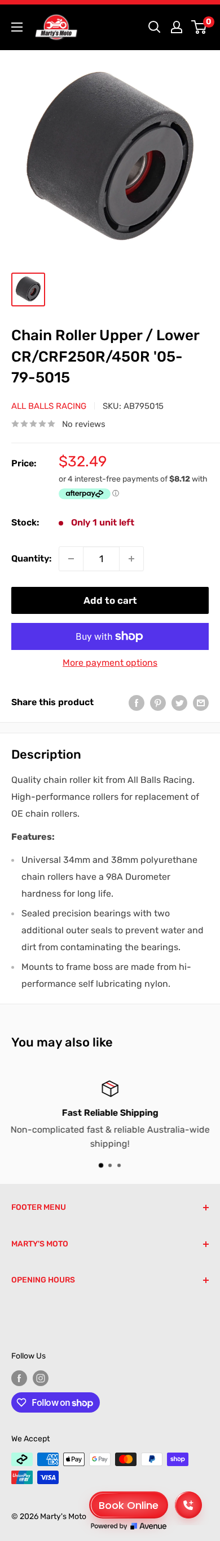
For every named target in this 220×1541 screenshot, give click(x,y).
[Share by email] (201, 702)
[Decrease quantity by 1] (71, 559)
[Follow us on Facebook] (19, 1378)
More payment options (110, 662)
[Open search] (154, 27)
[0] (199, 27)
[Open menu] (17, 27)
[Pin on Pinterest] (158, 702)
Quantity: (31, 558)
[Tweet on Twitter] (179, 702)
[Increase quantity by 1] (131, 559)
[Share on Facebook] (136, 702)
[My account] (176, 27)
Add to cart (110, 600)
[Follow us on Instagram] (41, 1378)
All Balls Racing (48, 406)
